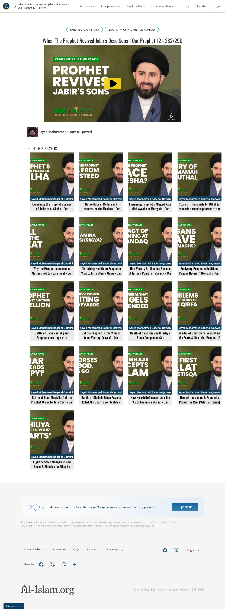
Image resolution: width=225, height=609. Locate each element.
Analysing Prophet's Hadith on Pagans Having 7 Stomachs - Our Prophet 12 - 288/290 (199, 273)
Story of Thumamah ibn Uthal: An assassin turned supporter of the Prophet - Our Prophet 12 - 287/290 (199, 211)
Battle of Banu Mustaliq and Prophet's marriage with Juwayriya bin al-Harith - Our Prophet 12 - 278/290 (52, 340)
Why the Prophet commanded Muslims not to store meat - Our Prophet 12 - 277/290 (52, 273)
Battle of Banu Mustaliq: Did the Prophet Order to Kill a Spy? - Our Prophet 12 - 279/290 (52, 402)
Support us (185, 507)
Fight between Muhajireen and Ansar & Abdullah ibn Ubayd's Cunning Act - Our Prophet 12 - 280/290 (52, 469)
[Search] (187, 6)
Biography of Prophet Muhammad (131, 29)
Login (216, 6)
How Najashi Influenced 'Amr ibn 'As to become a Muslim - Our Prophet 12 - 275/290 (150, 402)
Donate (201, 6)
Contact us (59, 549)
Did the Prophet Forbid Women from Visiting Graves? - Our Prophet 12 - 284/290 (101, 337)
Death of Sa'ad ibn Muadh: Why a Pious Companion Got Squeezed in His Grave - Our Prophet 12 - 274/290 (150, 340)
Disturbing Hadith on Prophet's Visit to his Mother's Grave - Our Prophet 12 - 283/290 (101, 273)
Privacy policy (115, 549)
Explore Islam (136, 6)
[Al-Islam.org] (7, 6)
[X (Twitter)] (176, 550)
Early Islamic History (84, 29)
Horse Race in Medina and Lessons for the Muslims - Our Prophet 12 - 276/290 (101, 208)
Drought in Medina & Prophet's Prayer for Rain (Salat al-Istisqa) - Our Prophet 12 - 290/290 (199, 402)
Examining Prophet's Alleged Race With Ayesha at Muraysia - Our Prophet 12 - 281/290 (150, 208)
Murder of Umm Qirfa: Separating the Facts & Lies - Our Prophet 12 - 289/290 (199, 337)
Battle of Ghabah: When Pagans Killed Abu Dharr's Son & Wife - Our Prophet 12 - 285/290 (101, 402)
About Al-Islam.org (35, 549)
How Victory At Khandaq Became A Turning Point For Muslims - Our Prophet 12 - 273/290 (150, 273)
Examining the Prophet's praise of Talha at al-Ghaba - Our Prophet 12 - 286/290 (51, 208)
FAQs (76, 549)
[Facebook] (165, 550)
